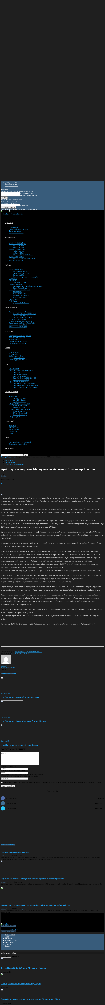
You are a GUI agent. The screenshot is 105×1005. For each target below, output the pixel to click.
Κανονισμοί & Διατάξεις (17, 337)
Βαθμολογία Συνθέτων (16, 356)
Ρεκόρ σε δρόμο (14, 417)
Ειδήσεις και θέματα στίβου (18, 444)
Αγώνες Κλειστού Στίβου (17, 244)
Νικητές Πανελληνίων (20, 315)
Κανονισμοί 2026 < (15, 339)
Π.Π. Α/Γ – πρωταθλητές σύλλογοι (24, 314)
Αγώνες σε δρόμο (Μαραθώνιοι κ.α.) (25, 258)
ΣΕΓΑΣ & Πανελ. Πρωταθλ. (18, 319)
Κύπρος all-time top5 (20, 415)
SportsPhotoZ (9, 448)
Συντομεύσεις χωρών (20, 297)
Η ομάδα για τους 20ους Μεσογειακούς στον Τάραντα (23, 721)
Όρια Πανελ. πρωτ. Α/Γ (21, 376)
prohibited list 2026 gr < (21, 282)
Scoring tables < (14, 354)
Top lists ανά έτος (14, 396)
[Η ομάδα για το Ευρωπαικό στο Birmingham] (12, 691)
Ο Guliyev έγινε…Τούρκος (20, 653)
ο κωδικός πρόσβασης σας (28, 195)
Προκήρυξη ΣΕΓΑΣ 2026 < (18, 343)
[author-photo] (6, 664)
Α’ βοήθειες (13, 301)
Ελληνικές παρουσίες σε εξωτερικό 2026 (15, 852)
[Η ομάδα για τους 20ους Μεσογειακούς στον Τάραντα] (12, 715)
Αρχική (3, 457)
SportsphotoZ (9, 942)
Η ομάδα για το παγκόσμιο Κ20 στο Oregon (19, 745)
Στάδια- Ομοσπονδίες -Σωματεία (19, 290)
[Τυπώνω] (42, 642)
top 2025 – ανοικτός (19, 402)
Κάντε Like (101, 798)
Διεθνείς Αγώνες (10, 462)
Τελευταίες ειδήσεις (8, 844)
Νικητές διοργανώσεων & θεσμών (20, 312)
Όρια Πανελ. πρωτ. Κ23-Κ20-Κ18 (24, 378)
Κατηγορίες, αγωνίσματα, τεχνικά (20, 336)
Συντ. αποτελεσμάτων (16, 260)
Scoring (7, 348)
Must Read (12, 426)
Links (7, 438)
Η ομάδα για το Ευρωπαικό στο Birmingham (20, 697)
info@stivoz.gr (14, 929)
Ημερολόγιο (9, 223)
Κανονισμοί (9, 331)
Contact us (8, 944)
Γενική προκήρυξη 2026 (21, 271)
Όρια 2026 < (17, 372)
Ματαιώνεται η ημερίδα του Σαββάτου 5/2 (28, 652)
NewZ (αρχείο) (10, 421)
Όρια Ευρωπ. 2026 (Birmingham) (24, 383)
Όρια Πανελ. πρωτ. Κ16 (21, 380)
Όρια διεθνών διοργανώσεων (18, 382)
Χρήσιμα (8, 265)
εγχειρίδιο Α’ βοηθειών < (21, 303)
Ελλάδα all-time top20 (20, 413)
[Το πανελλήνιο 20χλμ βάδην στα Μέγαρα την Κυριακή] (6, 964)
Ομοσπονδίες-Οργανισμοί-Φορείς (20, 442)
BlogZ (11, 433)
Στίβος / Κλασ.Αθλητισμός (18, 327)
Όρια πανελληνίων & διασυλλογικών (21, 370)
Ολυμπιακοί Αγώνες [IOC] (18, 325)
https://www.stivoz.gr (8, 667)
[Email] (35, 642)
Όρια (6, 364)
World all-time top (19, 411)
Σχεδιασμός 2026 (19, 275)
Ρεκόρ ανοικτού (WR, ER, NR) (19, 409)
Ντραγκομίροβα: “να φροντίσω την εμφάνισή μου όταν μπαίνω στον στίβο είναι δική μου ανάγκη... (35, 905)
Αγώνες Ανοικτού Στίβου (17, 249)
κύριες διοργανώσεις (16, 242)
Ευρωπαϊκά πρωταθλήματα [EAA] (20, 321)
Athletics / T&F (10, 935)
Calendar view (13, 227)
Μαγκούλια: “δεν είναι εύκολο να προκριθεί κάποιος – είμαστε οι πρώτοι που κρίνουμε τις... (33, 879)
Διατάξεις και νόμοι (15, 284)
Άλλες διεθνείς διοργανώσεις (14, 464)
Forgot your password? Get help (11, 199)
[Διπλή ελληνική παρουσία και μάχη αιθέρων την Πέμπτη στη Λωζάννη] (6, 995)
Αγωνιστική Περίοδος (16, 269)
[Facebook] (20, 642)
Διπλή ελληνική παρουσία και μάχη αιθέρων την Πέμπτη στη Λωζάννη (30, 999)
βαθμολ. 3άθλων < (19, 358)
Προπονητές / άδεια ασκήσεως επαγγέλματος (28, 286)
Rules (7, 937)
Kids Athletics (13, 299)
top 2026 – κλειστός (19, 400)
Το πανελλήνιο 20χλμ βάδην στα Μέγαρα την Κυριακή (23, 968)
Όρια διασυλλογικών (20, 374)
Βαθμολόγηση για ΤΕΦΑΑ (18, 360)
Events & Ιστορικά (11, 307)
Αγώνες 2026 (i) (18, 245)
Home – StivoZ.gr (11, 182)
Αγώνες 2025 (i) (18, 247)
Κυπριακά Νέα (14, 429)
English (7, 946)
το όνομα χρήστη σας (27, 193)
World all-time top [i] (20, 405)
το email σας (24, 205)
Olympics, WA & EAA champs (23, 255)
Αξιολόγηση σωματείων (21, 273)
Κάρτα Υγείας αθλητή (20, 288)
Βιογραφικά (13, 279)
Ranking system (14, 352)
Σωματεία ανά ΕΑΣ (19, 293)
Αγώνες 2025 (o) (18, 253)
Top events (8, 938)
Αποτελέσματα (10, 237)
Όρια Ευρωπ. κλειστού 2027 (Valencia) (26, 385)
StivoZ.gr (4, 476)
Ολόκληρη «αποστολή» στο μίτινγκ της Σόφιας (21, 984)
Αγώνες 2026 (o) (18, 251)
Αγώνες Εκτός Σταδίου (16, 257)
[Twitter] (28, 642)
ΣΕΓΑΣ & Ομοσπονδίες (21, 295)
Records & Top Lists (11, 392)
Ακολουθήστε (99, 803)
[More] (50, 642)
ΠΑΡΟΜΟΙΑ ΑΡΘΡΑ (8, 673)
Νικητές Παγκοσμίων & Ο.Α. (23, 317)
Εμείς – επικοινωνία (11, 186)
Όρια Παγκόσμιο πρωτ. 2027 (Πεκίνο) (25, 387)
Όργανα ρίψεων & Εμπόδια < (18, 341)
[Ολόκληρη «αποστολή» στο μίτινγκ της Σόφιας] (6, 980)
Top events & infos (15, 231)
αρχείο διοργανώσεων (16, 233)
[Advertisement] (25, 487)
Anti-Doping (13, 280)
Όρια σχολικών (14, 369)
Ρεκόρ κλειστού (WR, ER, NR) (19, 404)
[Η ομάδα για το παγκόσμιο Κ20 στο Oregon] (12, 739)
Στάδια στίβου (17, 292)
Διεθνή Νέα (13, 431)
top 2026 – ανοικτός (19, 398)
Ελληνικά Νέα (13, 427)
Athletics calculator (11, 940)
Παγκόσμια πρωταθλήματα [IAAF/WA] (22, 323)
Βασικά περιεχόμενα (11, 184)
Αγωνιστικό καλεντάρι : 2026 (18, 229)
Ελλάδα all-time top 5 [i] (21, 407)
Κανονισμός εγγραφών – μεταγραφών (25, 277)
